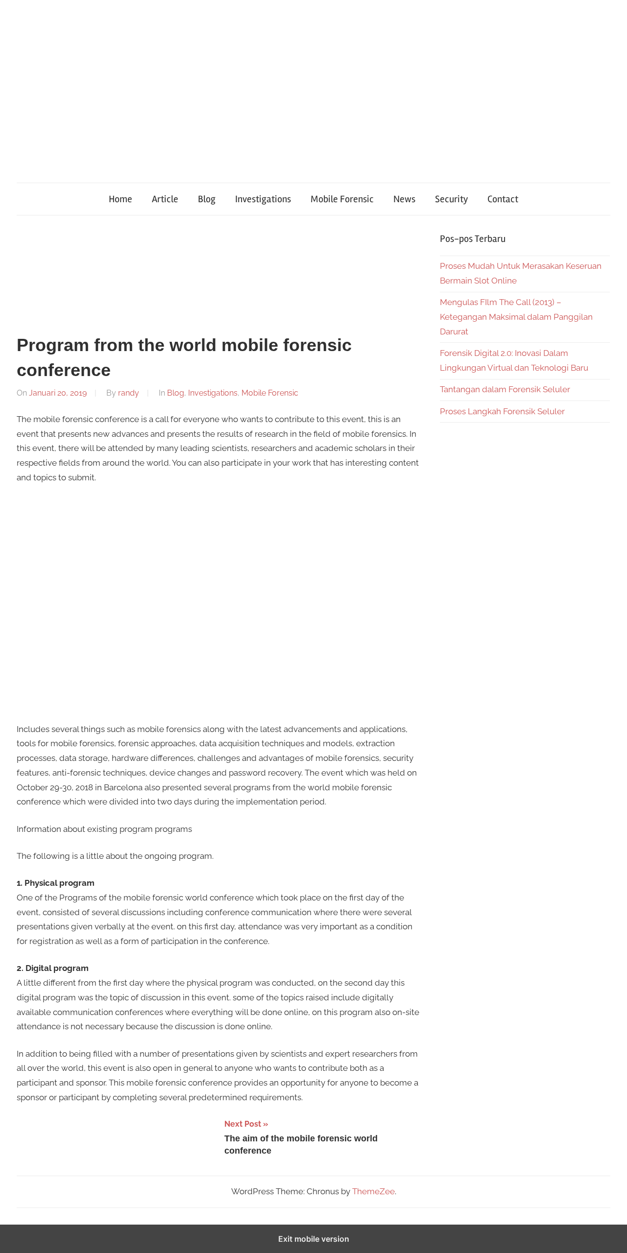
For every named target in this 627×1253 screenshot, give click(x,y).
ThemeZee (373, 1191)
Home (120, 199)
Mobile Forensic (342, 199)
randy (128, 393)
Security (451, 199)
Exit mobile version (313, 1239)
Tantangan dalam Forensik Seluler (505, 389)
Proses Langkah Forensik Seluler (502, 411)
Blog (207, 199)
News (404, 199)
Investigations (263, 199)
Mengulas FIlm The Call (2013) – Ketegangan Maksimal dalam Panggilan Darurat (516, 316)
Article (165, 199)
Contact (502, 199)
